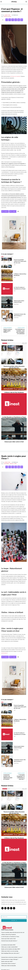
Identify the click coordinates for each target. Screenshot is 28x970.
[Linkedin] (18, 19)
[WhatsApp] (15, 19)
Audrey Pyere (7, 15)
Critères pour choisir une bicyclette (8, 965)
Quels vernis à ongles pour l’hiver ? (7, 330)
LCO (14, 264)
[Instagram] (5, 908)
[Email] (21, 19)
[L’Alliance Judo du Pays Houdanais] (7, 275)
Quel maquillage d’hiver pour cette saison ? (10, 953)
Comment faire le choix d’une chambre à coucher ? (11, 957)
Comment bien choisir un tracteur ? (8, 963)
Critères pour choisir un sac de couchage (9, 951)
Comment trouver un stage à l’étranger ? (9, 959)
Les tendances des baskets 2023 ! (8, 945)
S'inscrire (13, 920)
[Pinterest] (12, 19)
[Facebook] (6, 19)
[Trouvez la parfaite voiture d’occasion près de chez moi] (7, 262)
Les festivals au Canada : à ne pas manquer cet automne (20, 331)
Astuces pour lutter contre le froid (19, 301)
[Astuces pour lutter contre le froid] (7, 302)
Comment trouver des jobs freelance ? (20, 315)
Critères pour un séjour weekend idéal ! (9, 947)
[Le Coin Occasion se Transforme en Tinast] (7, 289)
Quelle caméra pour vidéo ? (7, 961)
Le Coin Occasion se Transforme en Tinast (19, 288)
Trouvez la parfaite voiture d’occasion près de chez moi (20, 261)
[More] (18, 211)
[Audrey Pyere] (2, 15)
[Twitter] (9, 19)
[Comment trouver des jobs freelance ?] (7, 316)
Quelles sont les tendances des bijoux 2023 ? (10, 949)
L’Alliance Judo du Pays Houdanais (20, 274)
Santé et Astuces (7, 16)
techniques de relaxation (15, 76)
